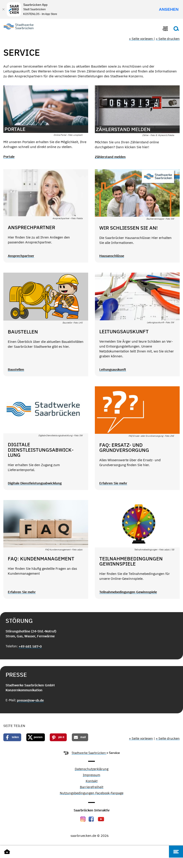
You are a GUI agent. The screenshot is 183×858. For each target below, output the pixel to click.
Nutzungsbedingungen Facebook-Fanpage (91, 793)
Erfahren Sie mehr (113, 483)
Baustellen (16, 369)
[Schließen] (3, 9)
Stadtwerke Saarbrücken (89, 753)
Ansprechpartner (21, 256)
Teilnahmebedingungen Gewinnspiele (128, 592)
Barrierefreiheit (91, 787)
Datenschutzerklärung (91, 769)
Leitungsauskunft (112, 369)
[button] (12, 737)
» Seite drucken (168, 39)
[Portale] (45, 109)
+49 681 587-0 (30, 646)
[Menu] (176, 852)
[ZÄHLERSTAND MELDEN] (137, 109)
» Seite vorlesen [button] (141, 39)
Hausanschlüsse (111, 256)
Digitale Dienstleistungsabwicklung (35, 483)
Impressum (91, 775)
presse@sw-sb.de (30, 700)
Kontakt (92, 781)
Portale (9, 156)
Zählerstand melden (110, 157)
